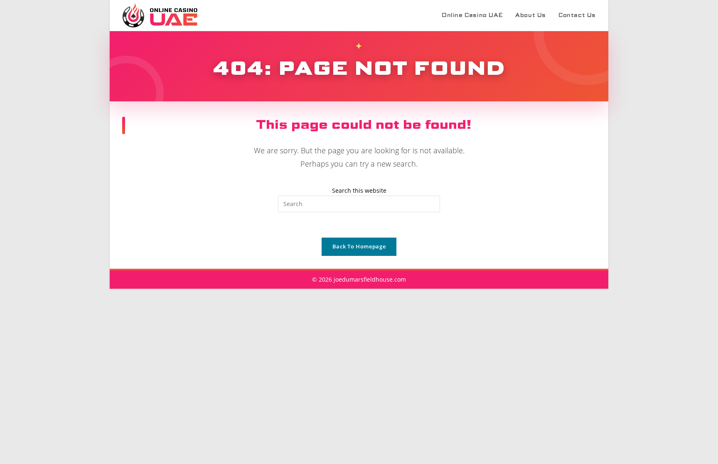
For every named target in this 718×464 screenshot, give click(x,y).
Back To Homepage (359, 246)
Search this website (359, 190)
